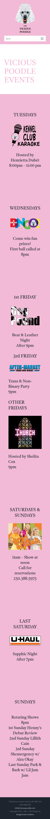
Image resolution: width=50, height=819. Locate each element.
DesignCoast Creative (25, 814)
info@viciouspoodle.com (25, 808)
